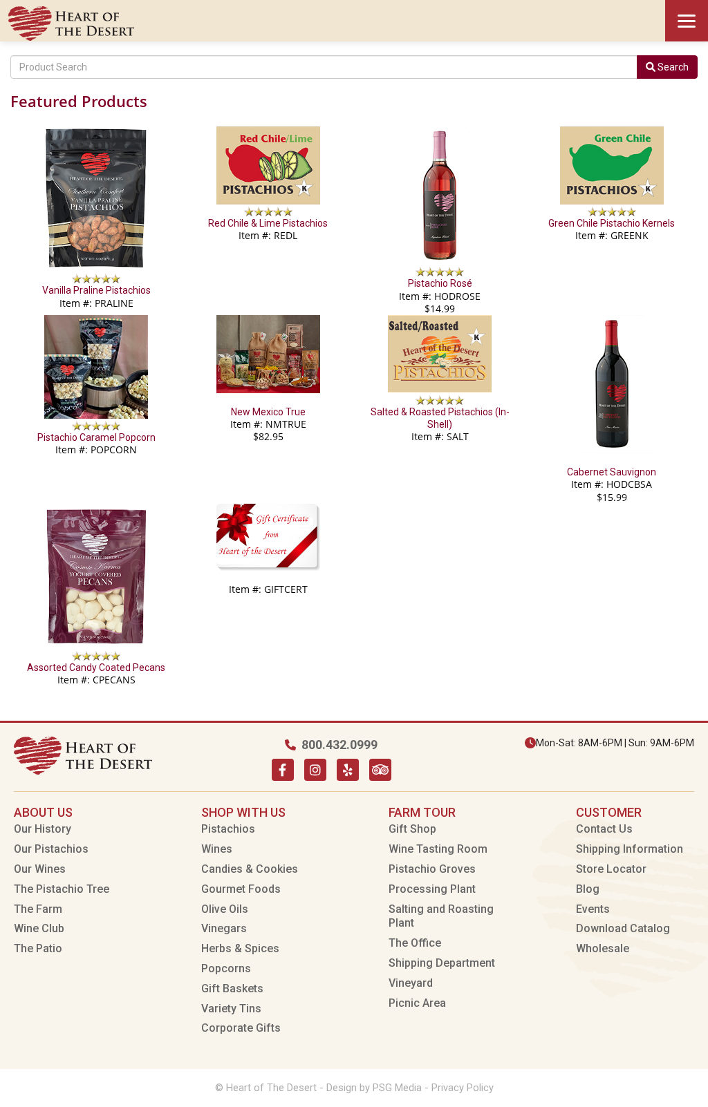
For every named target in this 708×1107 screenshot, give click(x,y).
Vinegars (224, 928)
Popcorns (226, 968)
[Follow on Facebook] (283, 770)
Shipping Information (629, 848)
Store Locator (611, 869)
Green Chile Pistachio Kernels (611, 223)
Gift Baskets (232, 988)
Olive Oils (224, 909)
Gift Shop (412, 828)
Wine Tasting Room (438, 848)
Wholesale (602, 948)
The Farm (38, 909)
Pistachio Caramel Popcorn (96, 437)
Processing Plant (432, 889)
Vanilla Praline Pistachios (96, 290)
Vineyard (411, 983)
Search (672, 67)
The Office (415, 942)
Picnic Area (417, 1003)
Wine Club (39, 928)
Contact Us (604, 828)
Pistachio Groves (432, 869)
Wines (216, 848)
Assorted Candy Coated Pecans (96, 667)
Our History (42, 828)
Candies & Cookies (249, 869)
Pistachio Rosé (440, 283)
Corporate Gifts (241, 1027)
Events (593, 909)
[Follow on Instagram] (315, 770)
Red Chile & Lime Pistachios (268, 223)
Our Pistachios (51, 848)
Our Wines (40, 869)
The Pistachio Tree (61, 889)
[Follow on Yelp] (348, 770)
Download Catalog (623, 928)
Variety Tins (231, 1008)
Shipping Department (442, 962)
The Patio (38, 948)
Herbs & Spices (240, 948)
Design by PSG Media (374, 1087)
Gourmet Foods (241, 889)
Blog (587, 889)
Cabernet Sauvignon (611, 471)
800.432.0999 (339, 744)
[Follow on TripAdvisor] (380, 770)
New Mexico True (268, 411)
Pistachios (228, 828)
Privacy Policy (462, 1087)
